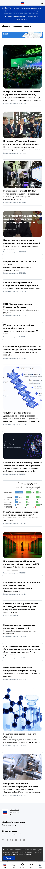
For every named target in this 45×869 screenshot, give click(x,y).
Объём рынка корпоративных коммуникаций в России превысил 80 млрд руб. (21, 286)
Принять (9, 858)
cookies (18, 850)
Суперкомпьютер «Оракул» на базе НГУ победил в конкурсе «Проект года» (20, 607)
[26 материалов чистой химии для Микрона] (22, 709)
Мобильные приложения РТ (14, 812)
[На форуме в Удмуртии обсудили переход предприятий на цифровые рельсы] (22, 125)
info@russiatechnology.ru (13, 822)
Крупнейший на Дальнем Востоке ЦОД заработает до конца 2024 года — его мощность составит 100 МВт (22, 349)
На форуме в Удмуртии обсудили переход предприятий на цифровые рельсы (21, 144)
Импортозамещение (16, 26)
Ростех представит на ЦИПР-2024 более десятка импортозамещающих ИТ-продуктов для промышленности (21, 194)
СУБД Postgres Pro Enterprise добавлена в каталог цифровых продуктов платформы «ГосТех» (19, 416)
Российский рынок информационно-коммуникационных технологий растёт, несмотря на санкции (21, 515)
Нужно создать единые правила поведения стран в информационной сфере (21, 243)
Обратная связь (9, 831)
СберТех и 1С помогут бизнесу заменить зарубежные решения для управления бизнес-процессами (22, 465)
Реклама (39, 34)
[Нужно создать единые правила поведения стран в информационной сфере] (22, 224)
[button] (40, 865)
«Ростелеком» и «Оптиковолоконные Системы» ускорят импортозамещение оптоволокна (22, 649)
